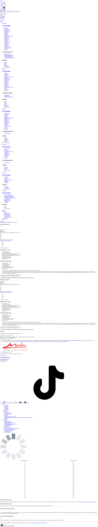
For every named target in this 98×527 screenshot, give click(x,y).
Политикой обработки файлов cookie (89, 501)
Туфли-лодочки (8, 47)
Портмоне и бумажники (9, 196)
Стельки (6, 202)
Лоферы (6, 36)
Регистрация (2, 17)
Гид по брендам (7, 107)
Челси (6, 49)
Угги (6, 48)
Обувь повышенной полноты (9, 57)
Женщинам (5, 222)
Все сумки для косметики (9, 197)
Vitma (5, 207)
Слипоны (6, 44)
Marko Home (6, 66)
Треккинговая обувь (8, 87)
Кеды (6, 34)
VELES (5, 106)
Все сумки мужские (8, 195)
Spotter (5, 64)
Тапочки (6, 45)
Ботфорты (6, 32)
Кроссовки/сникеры (8, 76)
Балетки (6, 27)
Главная (1, 222)
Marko (5, 63)
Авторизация (2, 16)
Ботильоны (7, 30)
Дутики (6, 33)
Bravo (5, 62)
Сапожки (6, 43)
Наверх (1, 221)
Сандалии (7, 41)
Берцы (6, 28)
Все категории (6, 25)
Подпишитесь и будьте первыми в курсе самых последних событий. (17, 336)
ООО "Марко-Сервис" (5, 352)
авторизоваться (15, 333)
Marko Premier (6, 95)
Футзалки (6, 89)
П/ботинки (7, 37)
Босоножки (7, 29)
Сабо (6, 40)
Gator (5, 65)
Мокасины (7, 78)
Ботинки (6, 31)
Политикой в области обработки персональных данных (73, 340)
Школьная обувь (7, 133)
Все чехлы (7, 198)
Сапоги (6, 42)
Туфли (6, 46)
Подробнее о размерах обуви (5, 240)
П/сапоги (6, 39)
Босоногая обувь (7, 54)
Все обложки (7, 199)
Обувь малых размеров (8, 56)
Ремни (6, 201)
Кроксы (6, 150)
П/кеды (6, 38)
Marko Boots (6, 140)
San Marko (6, 138)
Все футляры (7, 200)
